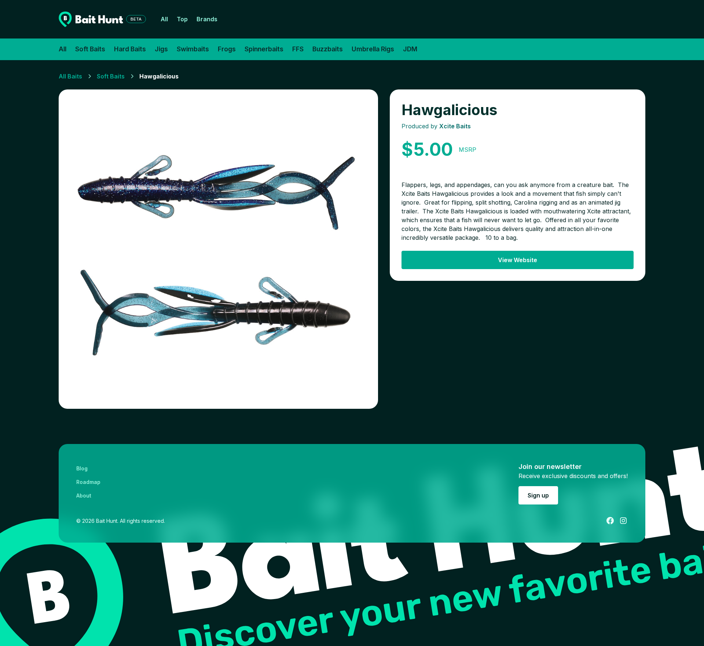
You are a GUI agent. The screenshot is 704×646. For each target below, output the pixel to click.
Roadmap (88, 482)
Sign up (538, 495)
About (83, 495)
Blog (82, 468)
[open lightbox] (218, 249)
